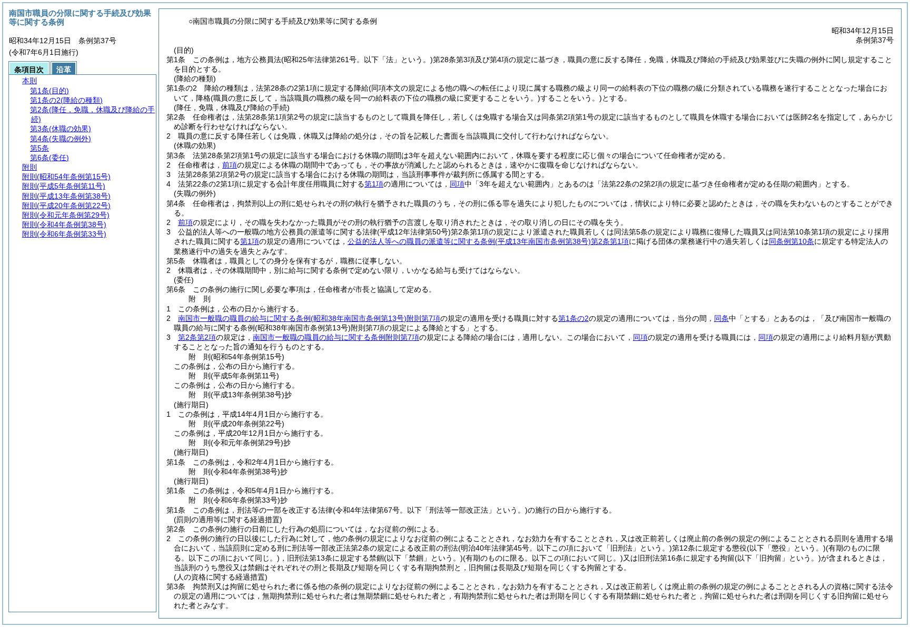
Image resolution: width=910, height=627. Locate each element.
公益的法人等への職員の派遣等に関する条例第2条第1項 (488, 241)
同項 (457, 184)
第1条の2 (573, 318)
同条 (721, 318)
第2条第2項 (197, 337)
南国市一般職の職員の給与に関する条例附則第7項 (309, 318)
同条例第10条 (791, 241)
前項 (229, 165)
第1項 (373, 184)
